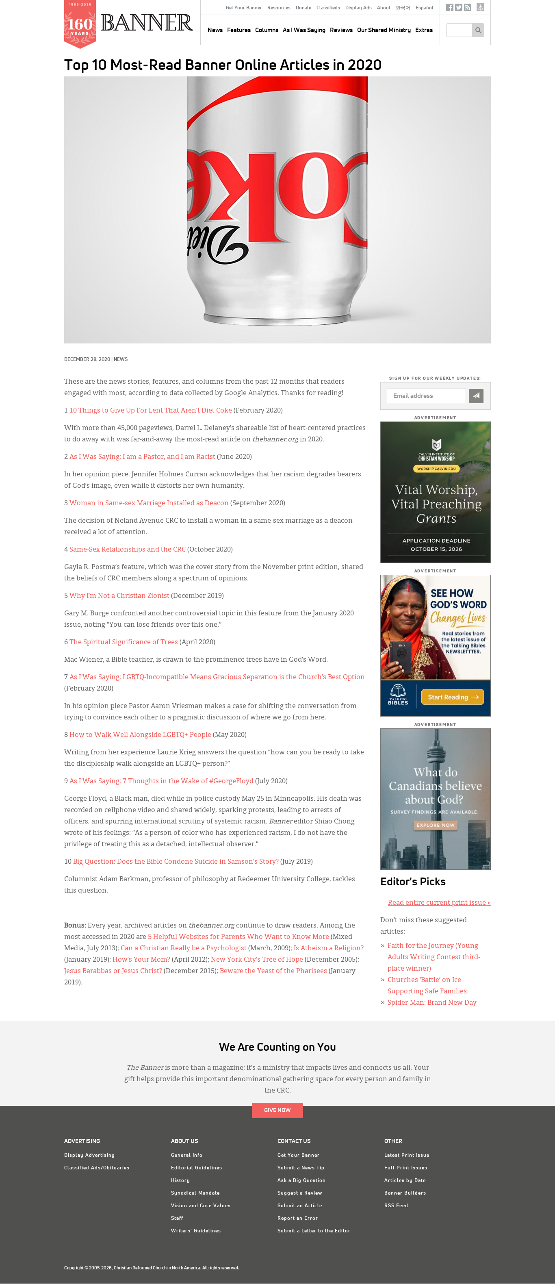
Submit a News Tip (301, 1168)
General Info (187, 1155)
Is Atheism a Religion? (329, 948)
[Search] (478, 30)
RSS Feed (396, 1206)
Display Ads (358, 8)
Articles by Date (405, 1180)
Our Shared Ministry (384, 30)
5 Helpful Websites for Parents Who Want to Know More (238, 937)
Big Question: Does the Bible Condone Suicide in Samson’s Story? (176, 862)
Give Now (277, 1110)
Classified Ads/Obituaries (97, 1168)
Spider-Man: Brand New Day (432, 1003)
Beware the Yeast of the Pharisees (273, 971)
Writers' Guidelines (196, 1231)
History (180, 1180)
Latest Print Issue (406, 1155)
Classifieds (328, 8)
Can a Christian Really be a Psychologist (184, 948)
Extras (424, 30)
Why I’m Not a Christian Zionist (119, 596)
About (383, 8)
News (121, 359)
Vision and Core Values (201, 1206)
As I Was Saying (304, 30)
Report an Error (298, 1218)
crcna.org (480, 7)
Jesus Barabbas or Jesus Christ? (113, 971)
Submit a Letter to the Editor (314, 1231)
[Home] (165, 22)
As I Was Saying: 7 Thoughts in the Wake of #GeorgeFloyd (161, 781)
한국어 (403, 8)
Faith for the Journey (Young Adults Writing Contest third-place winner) (434, 957)
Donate (303, 8)
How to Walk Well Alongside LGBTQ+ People (140, 735)
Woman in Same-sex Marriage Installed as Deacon (149, 503)
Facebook (449, 9)
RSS (467, 9)
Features (239, 30)
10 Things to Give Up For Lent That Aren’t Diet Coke (150, 411)
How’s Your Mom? (141, 960)
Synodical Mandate (195, 1193)
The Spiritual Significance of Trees (123, 642)
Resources (279, 8)
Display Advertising (89, 1155)
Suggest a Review (300, 1193)
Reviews (341, 30)
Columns (266, 30)
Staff (177, 1218)
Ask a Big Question (302, 1180)
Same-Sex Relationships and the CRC (127, 550)
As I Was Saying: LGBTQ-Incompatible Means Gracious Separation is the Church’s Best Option (217, 677)
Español (425, 8)
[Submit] (476, 396)
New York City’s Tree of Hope (257, 960)
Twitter (458, 9)
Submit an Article (300, 1206)
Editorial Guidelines (196, 1168)
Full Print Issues (405, 1168)
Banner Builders (405, 1193)
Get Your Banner (244, 8)
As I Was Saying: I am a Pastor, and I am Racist (142, 457)
